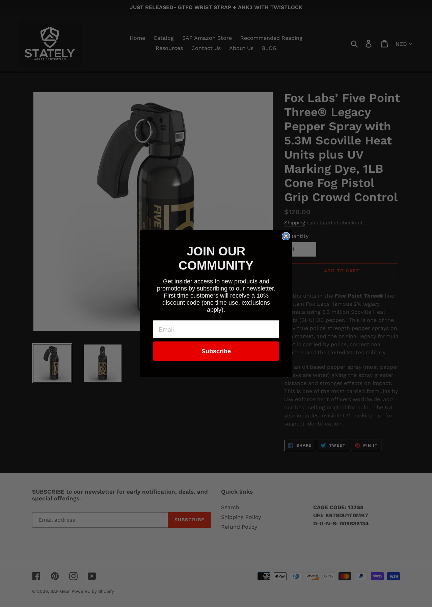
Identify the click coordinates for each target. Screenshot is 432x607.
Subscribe (216, 351)
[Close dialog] (285, 236)
